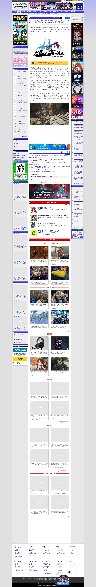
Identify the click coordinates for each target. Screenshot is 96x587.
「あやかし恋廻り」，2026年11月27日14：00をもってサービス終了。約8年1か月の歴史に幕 (78, 148)
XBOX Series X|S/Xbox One (20, 155)
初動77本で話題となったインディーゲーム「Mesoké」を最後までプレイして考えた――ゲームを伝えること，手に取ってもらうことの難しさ (20, 278)
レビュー (14, 13)
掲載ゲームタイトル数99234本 (20, 7)
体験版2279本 (24, 8)
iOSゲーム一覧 (46, 572)
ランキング (81, 0)
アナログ (67, 11)
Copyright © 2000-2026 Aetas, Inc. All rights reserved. (48, 585)
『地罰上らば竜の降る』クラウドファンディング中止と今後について (51, 63)
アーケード (72, 561)
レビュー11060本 (17, 8)
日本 (49, 182)
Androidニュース (46, 564)
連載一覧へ (25, 136)
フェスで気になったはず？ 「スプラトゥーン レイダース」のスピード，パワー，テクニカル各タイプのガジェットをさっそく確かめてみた (20, 262)
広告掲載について (19, 339)
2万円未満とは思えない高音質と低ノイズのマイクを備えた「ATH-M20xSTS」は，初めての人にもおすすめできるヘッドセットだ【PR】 (39, 353)
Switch (34, 11)
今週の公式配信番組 (20, 81)
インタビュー (28, 13)
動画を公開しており (35, 95)
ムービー (38, 13)
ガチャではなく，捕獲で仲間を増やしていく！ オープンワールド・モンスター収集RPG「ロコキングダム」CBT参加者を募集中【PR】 (39, 373)
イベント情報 (73, 564)
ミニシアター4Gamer (20, 118)
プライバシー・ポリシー (48, 583)
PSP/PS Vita (72, 546)
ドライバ (59, 569)
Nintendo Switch (18, 159)
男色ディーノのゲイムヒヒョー (22, 86)
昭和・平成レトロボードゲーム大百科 (22, 111)
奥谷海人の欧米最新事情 (21, 71)
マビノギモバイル (77, 217)
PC (19, 11)
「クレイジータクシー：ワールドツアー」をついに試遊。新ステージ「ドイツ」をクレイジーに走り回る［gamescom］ (59, 282)
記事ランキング (18, 556)
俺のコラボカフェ (20, 108)
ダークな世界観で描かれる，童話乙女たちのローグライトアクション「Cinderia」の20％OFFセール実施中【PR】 (59, 352)
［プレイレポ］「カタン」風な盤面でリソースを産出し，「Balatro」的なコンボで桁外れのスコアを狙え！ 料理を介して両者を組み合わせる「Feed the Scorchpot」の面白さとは (59, 444)
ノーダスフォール (77, 192)
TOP (15, 11)
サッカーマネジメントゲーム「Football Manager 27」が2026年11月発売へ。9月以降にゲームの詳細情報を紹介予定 (78, 172)
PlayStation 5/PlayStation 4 (20, 157)
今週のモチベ (19, 76)
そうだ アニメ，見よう (21, 100)
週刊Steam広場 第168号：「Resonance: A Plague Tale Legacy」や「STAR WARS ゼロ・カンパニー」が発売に (39, 261)
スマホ (39, 11)
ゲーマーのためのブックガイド (22, 103)
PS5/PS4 (29, 11)
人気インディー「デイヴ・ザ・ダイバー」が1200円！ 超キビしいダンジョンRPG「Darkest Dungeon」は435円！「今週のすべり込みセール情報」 (39, 417)
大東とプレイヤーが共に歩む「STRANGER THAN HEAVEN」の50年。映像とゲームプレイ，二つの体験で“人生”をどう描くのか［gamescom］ (59, 511)
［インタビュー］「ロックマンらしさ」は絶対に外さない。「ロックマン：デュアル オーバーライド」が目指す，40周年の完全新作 (20, 312)
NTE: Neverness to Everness (78, 202)
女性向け (45, 11)
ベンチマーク (60, 570)
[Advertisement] (49, 532)
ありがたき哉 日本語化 (21, 123)
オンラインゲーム (19, 547)
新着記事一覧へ (63, 330)
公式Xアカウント (19, 0)
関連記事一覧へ (67, 154)
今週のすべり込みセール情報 (22, 93)
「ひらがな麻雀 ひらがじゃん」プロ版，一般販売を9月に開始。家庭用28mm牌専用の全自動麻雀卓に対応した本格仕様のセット (78, 166)
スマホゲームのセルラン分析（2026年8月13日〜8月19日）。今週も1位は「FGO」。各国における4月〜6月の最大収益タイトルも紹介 (78, 154)
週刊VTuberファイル (20, 83)
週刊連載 (17, 553)
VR (50, 11)
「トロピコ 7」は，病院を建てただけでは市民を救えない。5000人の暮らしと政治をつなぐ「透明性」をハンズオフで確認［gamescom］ (78, 160)
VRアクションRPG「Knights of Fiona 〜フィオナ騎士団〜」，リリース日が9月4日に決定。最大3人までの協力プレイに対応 (78, 178)
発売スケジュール (33, 553)
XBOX (23, 11)
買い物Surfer (19, 121)
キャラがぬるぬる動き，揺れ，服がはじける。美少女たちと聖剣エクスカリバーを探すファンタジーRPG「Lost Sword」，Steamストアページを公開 (78, 124)
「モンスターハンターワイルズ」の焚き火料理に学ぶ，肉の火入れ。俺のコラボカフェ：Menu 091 (59, 397)
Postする (64, 17)
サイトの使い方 (27, 0)
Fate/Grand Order (77, 205)
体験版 (34, 13)
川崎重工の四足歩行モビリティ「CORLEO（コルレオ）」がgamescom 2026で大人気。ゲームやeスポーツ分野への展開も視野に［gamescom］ (78, 142)
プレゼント (18, 143)
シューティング (74, 569)
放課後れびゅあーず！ (21, 131)
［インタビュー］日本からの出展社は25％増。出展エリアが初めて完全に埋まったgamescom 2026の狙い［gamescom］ (20, 296)
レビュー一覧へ (63, 470)
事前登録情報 (46, 566)
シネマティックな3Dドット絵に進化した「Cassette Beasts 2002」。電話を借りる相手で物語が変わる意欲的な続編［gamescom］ (39, 326)
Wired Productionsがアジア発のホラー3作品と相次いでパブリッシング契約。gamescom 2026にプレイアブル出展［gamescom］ (39, 305)
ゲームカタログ (56, 13)
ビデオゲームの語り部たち (22, 116)
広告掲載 (56, 583)
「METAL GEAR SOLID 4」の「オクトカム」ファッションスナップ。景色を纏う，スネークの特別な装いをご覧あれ (20, 196)
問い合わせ (34, 0)
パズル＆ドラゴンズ (77, 221)
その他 (72, 572)
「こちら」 (55, 579)
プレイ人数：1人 (56, 182)
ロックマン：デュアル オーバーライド (78, 214)
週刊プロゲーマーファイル (22, 78)
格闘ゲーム (73, 566)
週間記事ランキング (19, 140)
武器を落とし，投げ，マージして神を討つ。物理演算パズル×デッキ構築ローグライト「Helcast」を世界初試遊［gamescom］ (39, 282)
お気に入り (69, 0)
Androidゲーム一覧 (47, 573)
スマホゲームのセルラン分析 (22, 89)
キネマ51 (18, 129)
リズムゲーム (73, 570)
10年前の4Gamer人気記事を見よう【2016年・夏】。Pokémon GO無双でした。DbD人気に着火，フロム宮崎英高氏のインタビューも (20, 228)
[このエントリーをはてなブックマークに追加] (69, 18)
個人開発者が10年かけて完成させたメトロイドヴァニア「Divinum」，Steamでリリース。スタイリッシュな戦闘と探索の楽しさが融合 (78, 136)
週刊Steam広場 (19, 95)
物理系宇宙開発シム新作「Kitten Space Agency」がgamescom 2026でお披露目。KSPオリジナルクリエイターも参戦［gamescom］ (59, 262)
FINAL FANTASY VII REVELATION (78, 197)
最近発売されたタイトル (47, 13)
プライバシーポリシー (20, 334)
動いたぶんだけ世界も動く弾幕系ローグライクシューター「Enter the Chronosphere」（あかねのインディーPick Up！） (59, 417)
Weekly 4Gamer (19, 73)
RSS (13, 0)
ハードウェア (56, 11)
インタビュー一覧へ (63, 517)
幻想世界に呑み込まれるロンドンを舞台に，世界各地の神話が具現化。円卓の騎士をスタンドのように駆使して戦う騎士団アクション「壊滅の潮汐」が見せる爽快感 (59, 465)
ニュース (33, 182)
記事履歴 (74, 0)
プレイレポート (21, 13)
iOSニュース (45, 563)
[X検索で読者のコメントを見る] (61, 18)
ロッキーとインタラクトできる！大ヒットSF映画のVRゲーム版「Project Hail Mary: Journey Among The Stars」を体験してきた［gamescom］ (59, 306)
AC (61, 11)
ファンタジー (65, 182)
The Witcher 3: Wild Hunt (78, 209)
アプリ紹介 (45, 569)
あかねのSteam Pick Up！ (21, 134)
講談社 (43, 182)
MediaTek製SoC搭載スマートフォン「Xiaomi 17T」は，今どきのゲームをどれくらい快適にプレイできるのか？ (39, 464)
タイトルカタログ (33, 555)
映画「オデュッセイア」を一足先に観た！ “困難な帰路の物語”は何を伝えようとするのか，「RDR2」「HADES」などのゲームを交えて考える (20, 212)
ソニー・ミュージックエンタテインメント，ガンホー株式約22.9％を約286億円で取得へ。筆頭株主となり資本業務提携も (78, 130)
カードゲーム (73, 567)
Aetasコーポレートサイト (20, 342)
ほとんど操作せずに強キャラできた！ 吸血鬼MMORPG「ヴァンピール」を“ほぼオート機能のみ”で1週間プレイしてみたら (20, 246)
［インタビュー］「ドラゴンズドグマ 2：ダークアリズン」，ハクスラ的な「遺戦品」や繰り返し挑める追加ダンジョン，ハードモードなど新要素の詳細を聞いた (20, 329)
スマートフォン (45, 561)
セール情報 (45, 567)
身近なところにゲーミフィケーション (22, 126)
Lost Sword (76, 189)
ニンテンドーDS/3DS (32, 561)
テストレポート (60, 564)
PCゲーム (17, 153)
